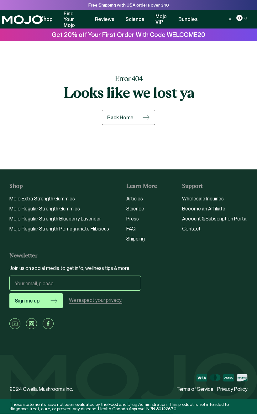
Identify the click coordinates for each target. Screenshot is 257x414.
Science (134, 19)
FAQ (131, 228)
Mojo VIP (161, 19)
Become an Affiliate (203, 208)
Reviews (104, 19)
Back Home (120, 117)
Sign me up (27, 301)
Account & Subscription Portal (215, 218)
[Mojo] (23, 19)
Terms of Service (194, 388)
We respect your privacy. (95, 300)
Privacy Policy (232, 388)
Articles (134, 199)
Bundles (188, 19)
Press (132, 218)
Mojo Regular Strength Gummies (44, 208)
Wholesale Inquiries (203, 199)
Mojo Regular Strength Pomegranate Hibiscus (59, 228)
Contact (191, 228)
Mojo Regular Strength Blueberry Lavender (55, 218)
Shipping (135, 238)
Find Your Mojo (69, 19)
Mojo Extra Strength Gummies (42, 199)
